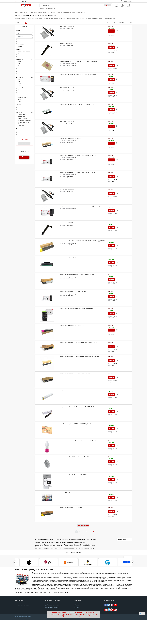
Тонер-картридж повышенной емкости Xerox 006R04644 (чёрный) (78, 172)
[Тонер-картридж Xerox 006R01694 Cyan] (47, 145)
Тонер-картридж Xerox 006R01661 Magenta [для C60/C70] (75, 325)
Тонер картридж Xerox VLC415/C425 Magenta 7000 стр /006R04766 (78, 74)
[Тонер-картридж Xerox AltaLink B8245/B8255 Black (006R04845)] (47, 281)
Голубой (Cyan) (21, 114)
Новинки (113, 22)
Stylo (19, 63)
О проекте (76, 605)
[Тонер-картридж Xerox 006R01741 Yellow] (47, 514)
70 (18, 131)
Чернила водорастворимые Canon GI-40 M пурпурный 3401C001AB (78, 440)
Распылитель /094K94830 (66, 43)
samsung (47, 8)
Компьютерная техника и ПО (42, 12)
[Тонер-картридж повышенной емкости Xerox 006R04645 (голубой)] (47, 162)
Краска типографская (23, 97)
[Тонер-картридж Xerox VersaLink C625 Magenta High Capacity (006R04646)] (47, 212)
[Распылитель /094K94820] (47, 229)
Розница (17, 22)
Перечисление (21, 91)
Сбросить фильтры (24, 143)
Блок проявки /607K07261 (67, 121)
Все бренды (127, 557)
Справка (76, 607)
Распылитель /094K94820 (66, 223)
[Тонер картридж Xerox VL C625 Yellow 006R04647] (47, 298)
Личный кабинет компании (51, 607)
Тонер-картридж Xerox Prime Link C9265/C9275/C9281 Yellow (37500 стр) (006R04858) (83, 241)
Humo (19, 81)
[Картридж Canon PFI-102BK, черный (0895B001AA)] (47, 482)
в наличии (20, 42)
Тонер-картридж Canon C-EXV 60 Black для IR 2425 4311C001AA (77, 104)
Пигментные (21, 108)
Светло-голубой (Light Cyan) (24, 120)
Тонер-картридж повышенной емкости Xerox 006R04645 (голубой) (78, 155)
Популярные (122, 22)
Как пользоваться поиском (22, 605)
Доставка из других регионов (24, 53)
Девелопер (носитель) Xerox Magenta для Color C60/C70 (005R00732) (78, 61)
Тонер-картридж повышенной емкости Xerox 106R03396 (75, 373)
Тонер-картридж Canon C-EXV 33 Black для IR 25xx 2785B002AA (77, 407)
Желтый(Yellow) (21, 116)
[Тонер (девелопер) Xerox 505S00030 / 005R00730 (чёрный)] (47, 430)
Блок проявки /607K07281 (67, 189)
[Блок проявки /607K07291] (47, 33)
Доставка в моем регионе (24, 51)
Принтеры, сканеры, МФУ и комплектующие (61, 12)
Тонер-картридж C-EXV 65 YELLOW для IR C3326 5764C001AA (76, 390)
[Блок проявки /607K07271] (47, 94)
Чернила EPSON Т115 (65, 493)
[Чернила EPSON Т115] (47, 498)
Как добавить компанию (51, 604)
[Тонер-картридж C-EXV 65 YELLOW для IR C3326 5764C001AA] (47, 396)
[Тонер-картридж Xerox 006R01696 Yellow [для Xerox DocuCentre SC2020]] (47, 363)
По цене (106, 22)
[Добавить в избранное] (117, 31)
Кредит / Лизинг (21, 87)
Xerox (19, 65)
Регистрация (129, 1)
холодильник (52, 8)
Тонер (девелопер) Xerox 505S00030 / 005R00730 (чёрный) (75, 424)
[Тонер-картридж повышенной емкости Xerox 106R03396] (47, 379)
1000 (19, 135)
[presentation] (14, 562)
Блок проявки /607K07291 (67, 26)
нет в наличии (21, 44)
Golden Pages (27, 616)
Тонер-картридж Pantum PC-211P (69, 257)
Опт (22, 22)
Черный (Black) (21, 125)
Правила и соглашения (80, 604)
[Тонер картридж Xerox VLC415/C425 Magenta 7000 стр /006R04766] (47, 79)
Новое (19, 74)
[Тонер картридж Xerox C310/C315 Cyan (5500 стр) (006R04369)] (47, 315)
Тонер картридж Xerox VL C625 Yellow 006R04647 (73, 291)
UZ (17, 1)
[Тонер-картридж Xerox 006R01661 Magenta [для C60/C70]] (47, 332)
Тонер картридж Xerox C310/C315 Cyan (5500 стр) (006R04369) (76, 308)
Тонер (19, 99)
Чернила (20, 101)
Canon (19, 61)
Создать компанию (24, 157)
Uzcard (19, 85)
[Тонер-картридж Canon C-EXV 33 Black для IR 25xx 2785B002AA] (47, 413)
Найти (107, 5)
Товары (21, 12)
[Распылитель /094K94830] (47, 50)
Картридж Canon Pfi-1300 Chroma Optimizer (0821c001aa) (75, 456)
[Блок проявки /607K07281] (47, 195)
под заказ (20, 46)
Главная (16, 12)
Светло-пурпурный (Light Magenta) (23, 123)
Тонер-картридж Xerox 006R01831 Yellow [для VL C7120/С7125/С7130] (78, 342)
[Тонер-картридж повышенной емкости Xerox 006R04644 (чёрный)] (47, 179)
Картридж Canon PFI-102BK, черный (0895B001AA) (73, 475)
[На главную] (26, 5)
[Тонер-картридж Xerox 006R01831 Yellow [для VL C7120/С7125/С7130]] (47, 347)
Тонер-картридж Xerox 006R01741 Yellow (71, 507)
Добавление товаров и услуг (52, 605)
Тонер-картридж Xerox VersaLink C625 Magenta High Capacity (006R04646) (80, 206)
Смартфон (42, 8)
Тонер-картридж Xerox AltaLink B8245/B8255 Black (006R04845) (77, 274)
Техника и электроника (29, 12)
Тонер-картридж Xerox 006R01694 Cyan (70, 138)
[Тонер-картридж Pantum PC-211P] (47, 264)
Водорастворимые (22, 106)
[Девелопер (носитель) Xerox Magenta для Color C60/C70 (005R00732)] (47, 66)
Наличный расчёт (22, 89)
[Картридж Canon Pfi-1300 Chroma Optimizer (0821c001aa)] (47, 463)
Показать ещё (24, 139)
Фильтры (24, 26)
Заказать (111, 31)
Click (19, 79)
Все (26, 22)
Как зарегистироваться (21, 604)
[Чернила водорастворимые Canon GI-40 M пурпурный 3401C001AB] (47, 446)
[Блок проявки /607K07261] (47, 128)
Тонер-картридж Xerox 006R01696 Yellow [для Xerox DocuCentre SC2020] (79, 356)
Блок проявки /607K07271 (67, 87)
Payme (19, 83)
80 (18, 133)
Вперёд (93, 531)
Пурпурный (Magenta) (23, 118)
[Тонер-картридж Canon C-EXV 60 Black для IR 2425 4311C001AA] (47, 111)
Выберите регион (122, 539)
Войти (124, 1)
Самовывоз (20, 55)
